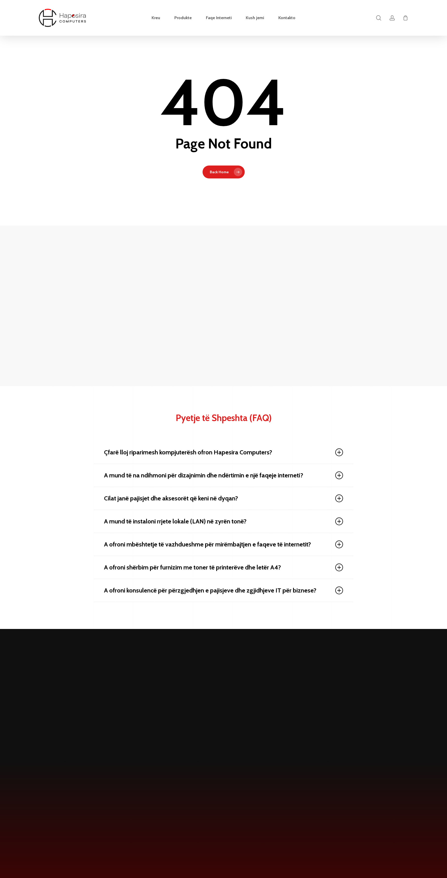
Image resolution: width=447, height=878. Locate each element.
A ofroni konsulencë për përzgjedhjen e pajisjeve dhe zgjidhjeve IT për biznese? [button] (210, 590)
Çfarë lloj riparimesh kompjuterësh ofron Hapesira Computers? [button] (188, 452)
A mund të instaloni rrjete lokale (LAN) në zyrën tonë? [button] (175, 521)
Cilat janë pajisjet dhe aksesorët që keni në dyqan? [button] (171, 498)
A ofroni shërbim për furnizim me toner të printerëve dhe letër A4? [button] (192, 567)
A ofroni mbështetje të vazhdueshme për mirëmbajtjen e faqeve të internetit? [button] (207, 544)
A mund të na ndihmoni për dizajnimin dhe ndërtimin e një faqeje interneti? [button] (203, 475)
